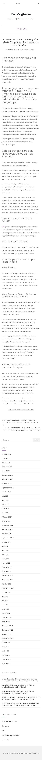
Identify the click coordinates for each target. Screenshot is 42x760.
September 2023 (7, 588)
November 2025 (7, 479)
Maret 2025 (6, 513)
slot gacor (5, 726)
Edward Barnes (29, 50)
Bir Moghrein (21, 14)
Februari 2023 (7, 617)
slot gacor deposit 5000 (10, 735)
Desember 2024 (7, 525)
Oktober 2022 (6, 634)
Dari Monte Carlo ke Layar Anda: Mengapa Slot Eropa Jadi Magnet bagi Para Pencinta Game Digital (21, 698)
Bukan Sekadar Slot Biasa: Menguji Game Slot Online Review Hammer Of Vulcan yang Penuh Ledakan (20, 704)
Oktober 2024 (7, 534)
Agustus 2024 (6, 542)
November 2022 (7, 630)
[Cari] (38, 3)
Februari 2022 (7, 659)
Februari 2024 (7, 567)
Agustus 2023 (6, 592)
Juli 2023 (5, 596)
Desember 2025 (7, 475)
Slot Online (21, 29)
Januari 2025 (6, 521)
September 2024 (7, 538)
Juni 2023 (5, 601)
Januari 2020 (6, 663)
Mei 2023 (5, 605)
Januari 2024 (6, 571)
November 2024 (7, 529)
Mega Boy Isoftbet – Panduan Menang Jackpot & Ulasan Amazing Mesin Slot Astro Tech (20, 422)
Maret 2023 (6, 613)
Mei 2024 (5, 555)
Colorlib (17, 753)
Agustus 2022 (6, 643)
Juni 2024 (5, 550)
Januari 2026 (6, 471)
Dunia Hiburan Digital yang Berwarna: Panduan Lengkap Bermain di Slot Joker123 (18, 686)
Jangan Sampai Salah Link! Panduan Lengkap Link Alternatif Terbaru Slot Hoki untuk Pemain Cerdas (20, 680)
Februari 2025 (7, 517)
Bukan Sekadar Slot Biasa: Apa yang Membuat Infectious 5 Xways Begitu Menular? (18, 692)
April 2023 (5, 609)
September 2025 (7, 488)
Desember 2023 (7, 576)
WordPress (35, 753)
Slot (3, 227)
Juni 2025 (5, 500)
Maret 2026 (6, 463)
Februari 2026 (7, 467)
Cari (36, 440)
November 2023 (7, 580)
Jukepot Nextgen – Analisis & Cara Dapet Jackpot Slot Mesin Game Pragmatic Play (22, 429)
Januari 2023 (6, 622)
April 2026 (5, 458)
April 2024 (5, 559)
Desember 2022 (7, 626)
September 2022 (7, 638)
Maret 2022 (6, 655)
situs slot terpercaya (9, 721)
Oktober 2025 (7, 483)
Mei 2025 (5, 504)
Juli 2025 (5, 496)
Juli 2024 (5, 546)
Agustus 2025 (6, 492)
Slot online (5, 740)
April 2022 (5, 651)
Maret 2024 (6, 563)
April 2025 (5, 509)
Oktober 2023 (6, 584)
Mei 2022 (5, 647)
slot (3, 731)
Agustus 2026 (6, 454)
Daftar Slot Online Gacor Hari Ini (21, 409)
